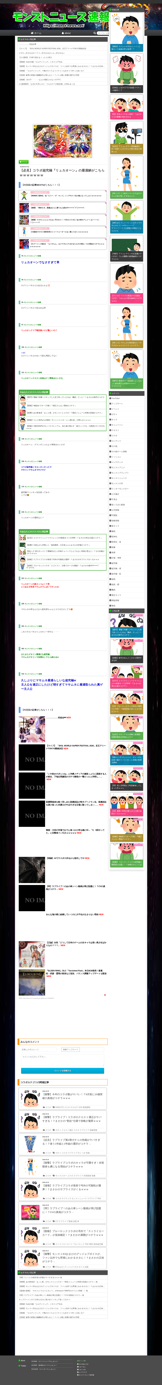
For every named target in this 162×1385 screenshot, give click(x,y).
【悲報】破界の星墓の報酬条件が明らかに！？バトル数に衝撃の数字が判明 (49, 75)
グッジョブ (69, 1267)
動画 (70, 1221)
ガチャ (58, 1130)
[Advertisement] (62, 104)
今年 (80, 1107)
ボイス (81, 1267)
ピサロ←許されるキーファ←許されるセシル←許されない (42, 53)
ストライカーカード (64, 1244)
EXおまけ (60, 1267)
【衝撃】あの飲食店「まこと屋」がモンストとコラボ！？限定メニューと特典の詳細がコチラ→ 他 (58, 1282)
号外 (99, 1198)
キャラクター (61, 1176)
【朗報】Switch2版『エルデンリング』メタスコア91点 (40, 62)
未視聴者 (87, 1176)
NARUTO (60, 1107)
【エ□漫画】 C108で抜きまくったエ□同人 (35, 57)
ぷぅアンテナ (83, 1372)
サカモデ (74, 1107)
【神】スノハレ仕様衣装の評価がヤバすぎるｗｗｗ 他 (40, 1277)
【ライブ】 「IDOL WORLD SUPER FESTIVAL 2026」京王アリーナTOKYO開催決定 (52, 48)
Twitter (23, 1366)
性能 (88, 1153)
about (23, 1360)
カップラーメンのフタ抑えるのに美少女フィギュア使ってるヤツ (44, 1300)
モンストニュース (79, 1198)
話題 (75, 1221)
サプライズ (66, 1198)
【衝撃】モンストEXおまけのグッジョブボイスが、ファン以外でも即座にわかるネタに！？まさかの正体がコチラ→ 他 (66, 1286)
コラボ (48, 1107)
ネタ (76, 1267)
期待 (91, 1244)
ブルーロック (78, 1244)
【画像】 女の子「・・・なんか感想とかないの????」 (40, 80)
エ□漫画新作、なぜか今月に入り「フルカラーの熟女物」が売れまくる (47, 84)
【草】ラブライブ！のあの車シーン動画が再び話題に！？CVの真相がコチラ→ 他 (51, 1295)
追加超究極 (98, 1244)
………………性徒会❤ (27, 44)
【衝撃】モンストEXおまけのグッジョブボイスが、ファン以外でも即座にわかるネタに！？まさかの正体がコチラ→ (65, 66)
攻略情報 (93, 1130)
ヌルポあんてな (83, 1364)
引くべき (81, 1153)
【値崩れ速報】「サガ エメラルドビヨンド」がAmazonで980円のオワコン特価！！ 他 (53, 1291)
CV (57, 1221)
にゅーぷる (82, 1369)
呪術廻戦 (86, 1107)
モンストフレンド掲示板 (86, 1375)
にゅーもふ (82, 1367)
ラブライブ (84, 1130)
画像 (93, 1176)
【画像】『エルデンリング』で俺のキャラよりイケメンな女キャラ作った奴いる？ (52, 71)
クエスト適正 (67, 1130)
